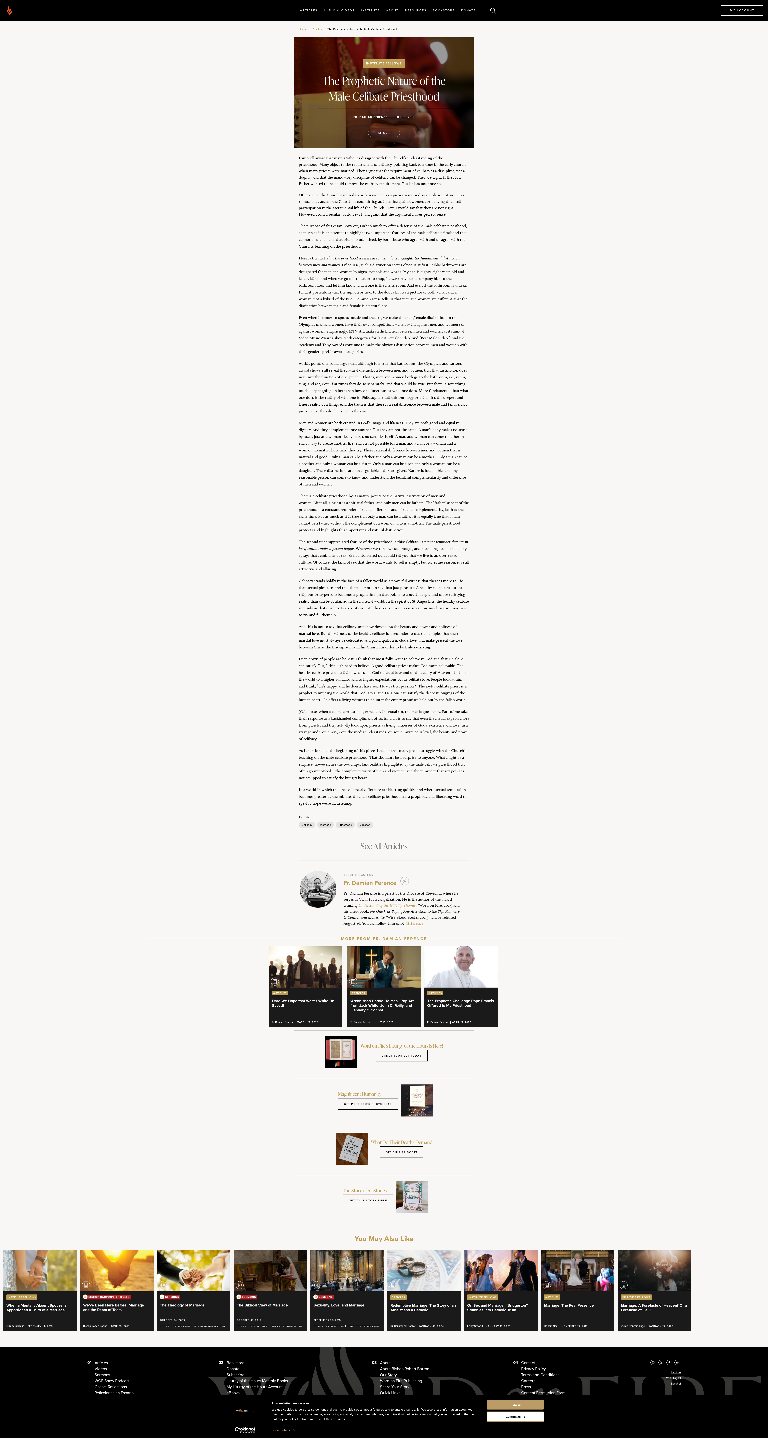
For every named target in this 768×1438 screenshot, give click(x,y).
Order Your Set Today (402, 1055)
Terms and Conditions (540, 1375)
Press (526, 1387)
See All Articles (384, 845)
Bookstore (444, 10)
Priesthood (345, 825)
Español (676, 1384)
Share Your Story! (395, 1387)
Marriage (325, 825)
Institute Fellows (384, 63)
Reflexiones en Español (115, 1393)
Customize (513, 1416)
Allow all (515, 1405)
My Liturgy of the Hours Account (255, 1387)
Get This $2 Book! (401, 1152)
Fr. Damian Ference (370, 117)
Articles (308, 10)
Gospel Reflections (111, 1387)
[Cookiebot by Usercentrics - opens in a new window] (245, 1430)
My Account (742, 10)
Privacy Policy (533, 1369)
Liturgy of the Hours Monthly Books (257, 1381)
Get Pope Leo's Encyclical (368, 1104)
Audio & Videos (339, 10)
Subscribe (235, 1375)
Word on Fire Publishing (401, 1381)
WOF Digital (673, 1378)
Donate (468, 10)
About (392, 10)
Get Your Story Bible (368, 1200)
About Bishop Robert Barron (404, 1369)
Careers (528, 1381)
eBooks (233, 1393)
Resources (415, 10)
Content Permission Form (543, 1393)
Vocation (365, 825)
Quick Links (390, 1393)
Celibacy (307, 825)
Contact (528, 1363)
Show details (281, 1430)
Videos (101, 1369)
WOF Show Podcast (112, 1381)
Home (303, 29)
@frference (414, 923)
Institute (370, 10)
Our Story (388, 1375)
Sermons (102, 1375)
